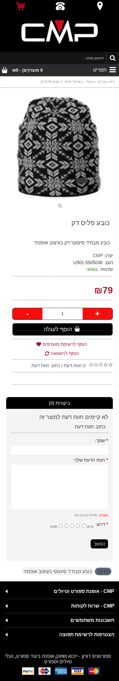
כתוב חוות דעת (45, 365)
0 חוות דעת (74, 365)
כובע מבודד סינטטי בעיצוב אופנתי (57, 571)
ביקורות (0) (59, 403)
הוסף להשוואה (65, 353)
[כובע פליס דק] (59, 147)
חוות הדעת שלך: (89, 460)
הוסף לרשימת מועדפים (65, 344)
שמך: (100, 440)
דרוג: (100, 524)
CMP (98, 255)
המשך (99, 544)
